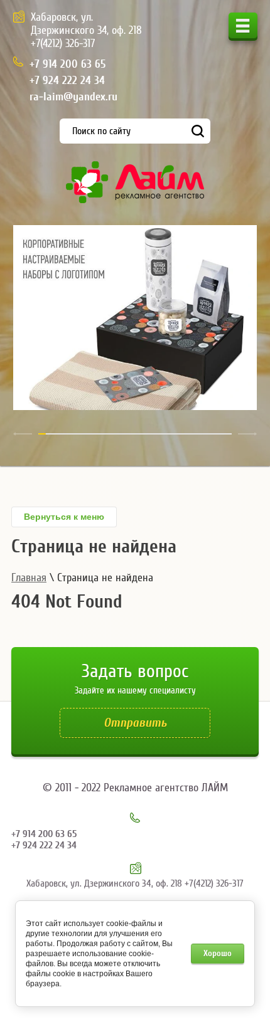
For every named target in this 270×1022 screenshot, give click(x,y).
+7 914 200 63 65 (67, 64)
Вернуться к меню (64, 517)
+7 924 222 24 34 (67, 80)
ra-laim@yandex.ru (73, 96)
